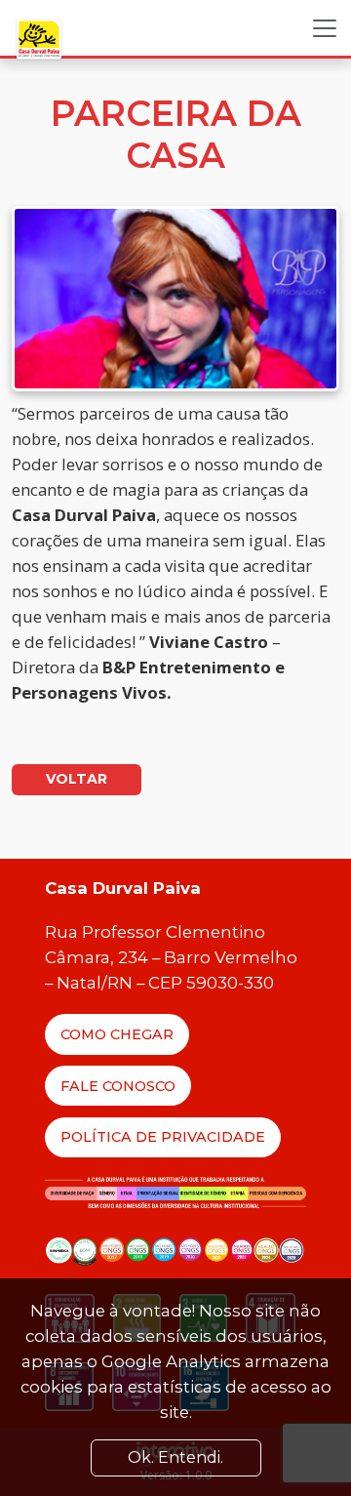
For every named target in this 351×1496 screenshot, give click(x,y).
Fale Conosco (118, 1086)
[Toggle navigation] (324, 28)
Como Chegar (117, 1034)
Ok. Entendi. (175, 1457)
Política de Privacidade (162, 1137)
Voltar (76, 779)
